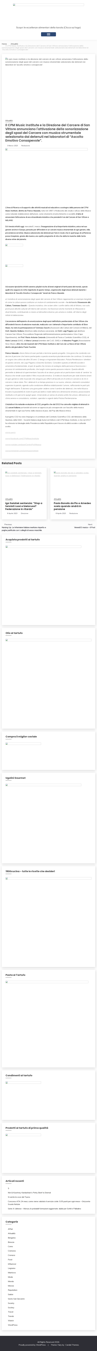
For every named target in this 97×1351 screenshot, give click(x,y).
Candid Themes (72, 1345)
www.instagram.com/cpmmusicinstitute (21, 451)
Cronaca (11, 1255)
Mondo (11, 1281)
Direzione (24, 513)
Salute (10, 1294)
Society (11, 1303)
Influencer (12, 1264)
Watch (11, 1320)
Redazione (25, 146)
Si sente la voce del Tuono (19, 1197)
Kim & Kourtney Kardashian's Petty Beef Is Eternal (29, 1192)
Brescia (11, 1242)
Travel (10, 1312)
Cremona (12, 1251)
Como (10, 1246)
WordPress (13, 1325)
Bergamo (12, 1238)
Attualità (9, 120)
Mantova (12, 1272)
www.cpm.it (10, 432)
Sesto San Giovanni (16, 1299)
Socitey (11, 1307)
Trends (11, 1316)
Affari (10, 1229)
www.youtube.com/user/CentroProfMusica (23, 444)
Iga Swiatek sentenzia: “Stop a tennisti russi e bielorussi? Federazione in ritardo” (23, 506)
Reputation (12, 1290)
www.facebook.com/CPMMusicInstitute (22, 438)
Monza (11, 1286)
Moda (10, 1277)
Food (10, 1259)
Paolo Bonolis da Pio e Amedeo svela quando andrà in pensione (72, 506)
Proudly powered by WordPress (32, 1345)
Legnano (11, 1268)
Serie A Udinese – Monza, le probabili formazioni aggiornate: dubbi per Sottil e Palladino (44, 1208)
